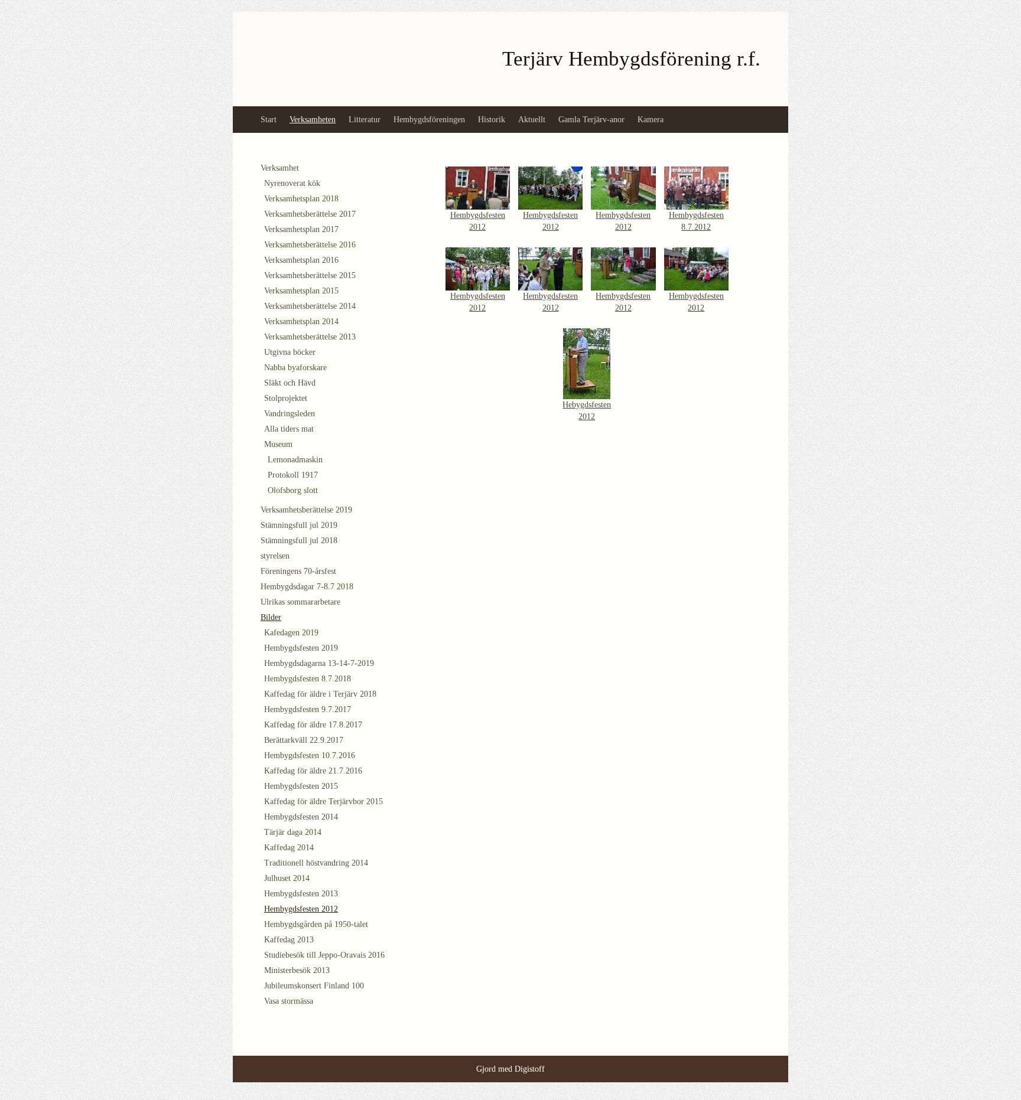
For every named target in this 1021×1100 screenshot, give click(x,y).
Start (269, 119)
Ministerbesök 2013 (297, 970)
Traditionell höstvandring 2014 (316, 863)
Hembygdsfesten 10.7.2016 (309, 755)
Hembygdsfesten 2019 (301, 648)
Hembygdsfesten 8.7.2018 (307, 678)
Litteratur (365, 119)
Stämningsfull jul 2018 (299, 540)
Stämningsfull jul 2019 (299, 525)
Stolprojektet (285, 398)
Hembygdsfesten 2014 (301, 816)
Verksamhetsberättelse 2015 (310, 275)
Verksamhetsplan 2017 (301, 229)
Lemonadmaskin (295, 459)
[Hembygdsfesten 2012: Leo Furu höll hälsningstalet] (478, 187)
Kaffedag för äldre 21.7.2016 (313, 770)
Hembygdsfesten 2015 (301, 786)
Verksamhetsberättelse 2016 (310, 244)
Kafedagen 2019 (291, 632)
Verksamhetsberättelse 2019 (306, 509)
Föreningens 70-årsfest (298, 571)
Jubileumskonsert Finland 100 (314, 985)
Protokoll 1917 (293, 475)
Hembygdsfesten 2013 (301, 893)
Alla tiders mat (289, 429)
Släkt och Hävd (290, 382)
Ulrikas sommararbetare (300, 602)
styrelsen (275, 555)
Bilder (271, 617)
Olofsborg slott (293, 490)
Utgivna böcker (290, 352)
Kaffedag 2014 (289, 847)
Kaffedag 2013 (289, 939)
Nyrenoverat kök (292, 183)
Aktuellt (531, 119)
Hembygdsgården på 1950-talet (316, 924)
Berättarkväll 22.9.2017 (303, 740)
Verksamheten (313, 119)
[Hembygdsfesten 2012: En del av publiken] (478, 267)
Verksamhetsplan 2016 (301, 260)
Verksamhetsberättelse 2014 (310, 306)
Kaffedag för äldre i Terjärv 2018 (320, 694)
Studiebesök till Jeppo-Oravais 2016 (324, 955)
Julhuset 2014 (287, 878)
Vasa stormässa (288, 1001)
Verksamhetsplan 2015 (301, 290)
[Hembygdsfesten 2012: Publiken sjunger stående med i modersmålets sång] (550, 187)
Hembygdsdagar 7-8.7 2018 (307, 586)
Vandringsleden (289, 413)
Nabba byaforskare (295, 367)
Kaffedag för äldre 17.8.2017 (313, 724)
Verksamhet (280, 168)
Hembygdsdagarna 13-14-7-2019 (319, 663)
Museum (278, 444)
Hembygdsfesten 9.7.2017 (307, 709)
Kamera (651, 119)
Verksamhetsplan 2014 (301, 321)
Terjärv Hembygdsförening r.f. (631, 58)
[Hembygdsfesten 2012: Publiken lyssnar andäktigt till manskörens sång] (696, 267)
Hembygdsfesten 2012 (301, 909)
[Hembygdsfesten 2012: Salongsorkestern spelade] (623, 267)
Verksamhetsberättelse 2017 (310, 214)
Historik (491, 119)
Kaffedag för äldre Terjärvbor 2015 (323, 801)
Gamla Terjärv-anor (591, 119)
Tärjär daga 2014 (292, 832)
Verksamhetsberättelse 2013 (310, 336)
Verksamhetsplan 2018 (301, 198)
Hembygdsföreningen (429, 119)
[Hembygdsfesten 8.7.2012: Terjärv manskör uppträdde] (696, 187)
